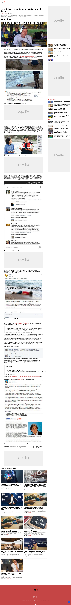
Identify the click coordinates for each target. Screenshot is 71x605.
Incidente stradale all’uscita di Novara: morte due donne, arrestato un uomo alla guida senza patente (62, 122)
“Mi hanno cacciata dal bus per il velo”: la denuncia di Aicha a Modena (62, 116)
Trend (50, 1)
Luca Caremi (14, 124)
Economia (20, 1)
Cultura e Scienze (27, 1)
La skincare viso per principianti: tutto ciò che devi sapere (62, 48)
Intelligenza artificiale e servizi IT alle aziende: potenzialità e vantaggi (11, 485)
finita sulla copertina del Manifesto (22, 323)
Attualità (10, 1)
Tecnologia (34, 1)
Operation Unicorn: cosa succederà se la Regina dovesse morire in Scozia (62, 136)
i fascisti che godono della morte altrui (27, 56)
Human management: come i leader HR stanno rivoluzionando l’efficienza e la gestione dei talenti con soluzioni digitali (35, 485)
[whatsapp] (7, 20)
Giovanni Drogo (4, 13)
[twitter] (5, 20)
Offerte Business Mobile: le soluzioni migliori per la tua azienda (11, 574)
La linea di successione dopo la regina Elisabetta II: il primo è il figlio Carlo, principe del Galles (61, 132)
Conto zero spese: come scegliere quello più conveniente (34, 530)
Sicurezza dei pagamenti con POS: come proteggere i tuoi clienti (10, 530)
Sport (39, 1)
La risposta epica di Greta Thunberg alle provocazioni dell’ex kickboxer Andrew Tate (62, 56)
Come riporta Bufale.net (31, 341)
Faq (61, 1)
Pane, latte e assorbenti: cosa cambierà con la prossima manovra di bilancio (62, 101)
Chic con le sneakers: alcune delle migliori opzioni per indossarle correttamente (60, 45)
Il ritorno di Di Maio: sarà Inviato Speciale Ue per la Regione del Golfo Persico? (62, 105)
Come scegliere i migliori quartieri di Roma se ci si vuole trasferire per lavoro (62, 128)
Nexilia (2, 489)
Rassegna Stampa (56, 1)
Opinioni (46, 1)
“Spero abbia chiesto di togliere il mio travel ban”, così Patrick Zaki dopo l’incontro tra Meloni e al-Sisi (61, 109)
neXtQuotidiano (4, 534)
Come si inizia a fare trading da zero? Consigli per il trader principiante (34, 552)
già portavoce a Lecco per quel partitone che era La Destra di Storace (25, 376)
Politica (15, 1)
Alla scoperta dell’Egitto (58, 51)
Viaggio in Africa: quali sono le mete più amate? (12, 552)
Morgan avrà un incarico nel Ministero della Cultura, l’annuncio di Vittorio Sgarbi (61, 113)
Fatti (42, 1)
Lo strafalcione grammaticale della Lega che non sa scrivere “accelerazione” (62, 59)
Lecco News (20, 379)
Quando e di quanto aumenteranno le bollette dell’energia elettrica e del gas (61, 125)
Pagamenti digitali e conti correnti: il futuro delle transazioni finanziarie (34, 508)
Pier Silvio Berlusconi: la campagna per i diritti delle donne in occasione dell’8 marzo (12, 508)
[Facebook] (32, 595)
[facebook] (2, 20)
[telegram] (10, 20)
